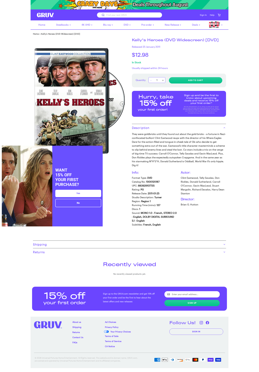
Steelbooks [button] (62, 24)
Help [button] (212, 15)
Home (41, 24)
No (78, 203)
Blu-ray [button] (107, 24)
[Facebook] (207, 323)
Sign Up (192, 303)
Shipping (76, 327)
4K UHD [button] (86, 24)
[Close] (99, 149)
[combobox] (129, 15)
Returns (76, 332)
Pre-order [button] (146, 24)
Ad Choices (110, 322)
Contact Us (77, 337)
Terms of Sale (111, 336)
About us (76, 322)
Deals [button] (195, 24)
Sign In (196, 331)
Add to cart (195, 80)
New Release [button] (172, 24)
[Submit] (102, 15)
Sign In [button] (203, 15)
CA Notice (110, 346)
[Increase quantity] (163, 80)
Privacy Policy (111, 327)
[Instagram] (201, 323)
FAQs (74, 342)
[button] (219, 15)
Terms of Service (113, 341)
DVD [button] (126, 24)
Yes (78, 193)
